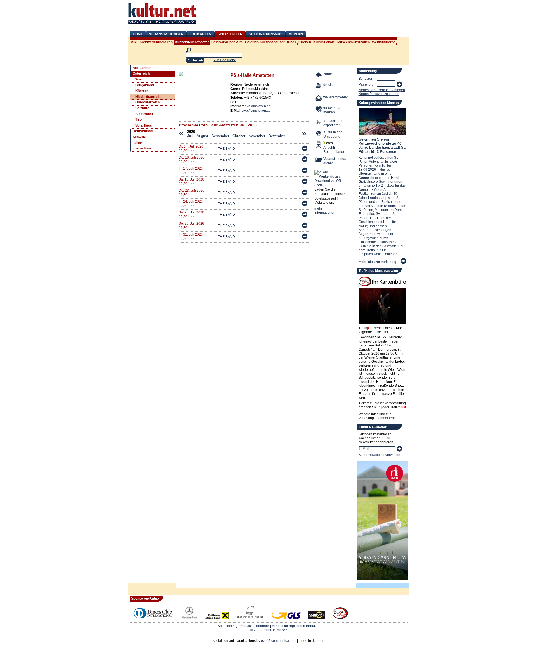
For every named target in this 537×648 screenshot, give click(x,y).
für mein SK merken (332, 110)
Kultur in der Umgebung (332, 134)
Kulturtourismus (265, 34)
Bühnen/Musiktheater (192, 42)
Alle (134, 42)
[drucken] (318, 86)
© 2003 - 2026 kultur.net (268, 630)
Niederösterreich (148, 97)
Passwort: (366, 84)
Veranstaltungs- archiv (335, 161)
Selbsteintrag (228, 626)
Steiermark (144, 114)
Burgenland (144, 85)
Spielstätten (230, 34)
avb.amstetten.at (257, 106)
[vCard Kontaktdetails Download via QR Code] (328, 178)
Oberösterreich (147, 102)
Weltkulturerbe (383, 42)
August (202, 136)
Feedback (261, 626)
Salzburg (142, 108)
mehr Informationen (324, 210)
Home (138, 34)
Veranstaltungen (166, 34)
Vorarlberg (143, 125)
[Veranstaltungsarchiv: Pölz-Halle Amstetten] (318, 160)
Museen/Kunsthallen (353, 42)
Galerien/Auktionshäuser (265, 42)
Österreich (141, 73)
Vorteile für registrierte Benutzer (296, 626)
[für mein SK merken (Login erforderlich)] (318, 110)
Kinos (291, 42)
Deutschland (143, 131)
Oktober (238, 136)
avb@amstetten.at (256, 111)
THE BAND (226, 149)
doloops (318, 641)
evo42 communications (278, 641)
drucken (329, 85)
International (142, 148)
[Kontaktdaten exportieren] (318, 122)
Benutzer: (366, 78)
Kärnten (141, 91)
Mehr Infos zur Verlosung (377, 262)
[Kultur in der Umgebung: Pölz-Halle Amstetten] (318, 134)
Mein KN (296, 34)
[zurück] (318, 75)
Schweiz (139, 137)
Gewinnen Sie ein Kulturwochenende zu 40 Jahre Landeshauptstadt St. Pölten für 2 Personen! (382, 145)
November (257, 136)
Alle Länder (142, 68)
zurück (328, 74)
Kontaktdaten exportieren (333, 123)
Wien (139, 79)
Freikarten (200, 34)
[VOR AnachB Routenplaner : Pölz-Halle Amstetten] (318, 145)
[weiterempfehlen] (318, 99)
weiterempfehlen (336, 97)
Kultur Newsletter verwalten (379, 455)
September (220, 136)
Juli (190, 136)
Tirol (138, 120)
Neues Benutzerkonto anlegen (382, 90)
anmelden (386, 418)
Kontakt (246, 626)
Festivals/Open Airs (227, 42)
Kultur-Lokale (324, 42)
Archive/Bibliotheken (156, 42)
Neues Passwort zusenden (379, 94)
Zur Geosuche (225, 60)
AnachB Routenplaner (327, 150)
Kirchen (304, 42)
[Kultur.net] (162, 25)
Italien (137, 143)
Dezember (276, 136)
